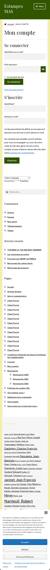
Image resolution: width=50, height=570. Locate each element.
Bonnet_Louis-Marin (27, 434)
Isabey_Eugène (27, 476)
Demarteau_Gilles (24, 452)
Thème (10, 230)
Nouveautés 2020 (20, 375)
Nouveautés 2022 (20, 383)
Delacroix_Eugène (10, 452)
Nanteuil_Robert (18, 501)
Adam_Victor (8, 434)
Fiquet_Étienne (31, 465)
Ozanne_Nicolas (11, 505)
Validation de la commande (19, 397)
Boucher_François (10, 438)
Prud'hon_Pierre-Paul (27, 506)
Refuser (25, 549)
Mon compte (13, 366)
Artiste (10, 212)
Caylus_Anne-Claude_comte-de (16, 441)
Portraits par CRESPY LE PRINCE (21, 259)
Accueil (10, 24)
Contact (11, 362)
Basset (16, 434)
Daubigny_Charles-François (20, 448)
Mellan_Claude (34, 491)
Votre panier (13, 402)
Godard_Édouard (12, 472)
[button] (46, 512)
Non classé (12, 221)
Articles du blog (14, 291)
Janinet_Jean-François (20, 480)
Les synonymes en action (18, 254)
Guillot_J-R (26, 472)
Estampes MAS (13, 8)
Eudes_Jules (21, 464)
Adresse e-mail (17, 116)
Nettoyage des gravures (18, 268)
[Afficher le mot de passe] (43, 69)
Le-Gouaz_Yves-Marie (27, 484)
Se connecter (13, 81)
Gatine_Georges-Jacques (32, 468)
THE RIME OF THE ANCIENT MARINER (24, 250)
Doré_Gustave (35, 461)
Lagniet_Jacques (10, 484)
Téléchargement (14, 226)
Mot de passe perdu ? (14, 89)
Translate (24, 181)
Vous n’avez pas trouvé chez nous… (22, 406)
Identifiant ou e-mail (19, 51)
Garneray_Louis (13, 468)
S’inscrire (12, 160)
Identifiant (15, 103)
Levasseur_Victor (27, 487)
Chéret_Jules (29, 445)
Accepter (25, 542)
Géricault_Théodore (13, 475)
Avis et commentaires (17, 296)
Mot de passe (16, 64)
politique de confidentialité (22, 152)
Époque (10, 217)
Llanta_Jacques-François (16, 491)
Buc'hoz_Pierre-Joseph (29, 437)
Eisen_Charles (10, 464)
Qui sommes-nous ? (16, 393)
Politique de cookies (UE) (18, 388)
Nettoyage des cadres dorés (20, 263)
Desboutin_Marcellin (11, 457)
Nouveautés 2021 (20, 379)
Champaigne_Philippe (14, 444)
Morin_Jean (17, 496)
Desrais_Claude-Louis (22, 461)
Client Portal (13, 300)
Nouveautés (12, 371)
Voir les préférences (25, 557)
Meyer (8, 495)
